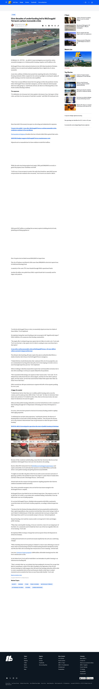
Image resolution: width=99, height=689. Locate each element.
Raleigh (21, 2)
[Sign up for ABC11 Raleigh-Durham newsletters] (16, 678)
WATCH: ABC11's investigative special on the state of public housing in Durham (35, 426)
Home (25, 658)
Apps (25, 669)
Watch (25, 665)
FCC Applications (66, 683)
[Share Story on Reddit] (49, 26)
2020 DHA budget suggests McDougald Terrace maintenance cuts (30, 138)
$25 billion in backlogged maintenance (42, 466)
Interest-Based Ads (50, 683)
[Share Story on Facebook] (43, 26)
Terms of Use (43, 683)
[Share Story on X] (46, 26)
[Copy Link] (58, 26)
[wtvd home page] (9, 658)
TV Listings (82, 669)
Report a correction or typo (16, 575)
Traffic (25, 662)
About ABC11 (83, 658)
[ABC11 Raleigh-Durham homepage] (10, 2)
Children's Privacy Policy (24, 683)
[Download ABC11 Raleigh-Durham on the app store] (82, 678)
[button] (6, 2)
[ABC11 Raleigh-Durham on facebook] (7, 678)
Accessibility (83, 671)
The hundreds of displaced (18, 134)
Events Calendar (83, 667)
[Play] (78, 59)
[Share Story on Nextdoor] (52, 26)
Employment (83, 673)
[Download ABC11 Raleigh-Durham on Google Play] (89, 678)
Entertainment (61, 667)
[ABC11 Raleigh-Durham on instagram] (13, 678)
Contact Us (82, 660)
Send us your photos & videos (86, 662)
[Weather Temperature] (81, 2)
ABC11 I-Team (61, 662)
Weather (26, 660)
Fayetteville (33, 2)
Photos (25, 667)
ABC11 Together (84, 665)
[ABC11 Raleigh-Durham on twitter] (10, 678)
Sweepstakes (61, 669)
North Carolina (61, 660)
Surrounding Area (42, 2)
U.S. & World (61, 658)
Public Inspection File (58, 683)
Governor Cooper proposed (24, 552)
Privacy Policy (8, 683)
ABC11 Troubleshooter (63, 665)
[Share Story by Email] (55, 26)
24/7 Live (15, 2)
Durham (27, 2)
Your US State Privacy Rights (35, 683)
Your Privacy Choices (15, 683)
